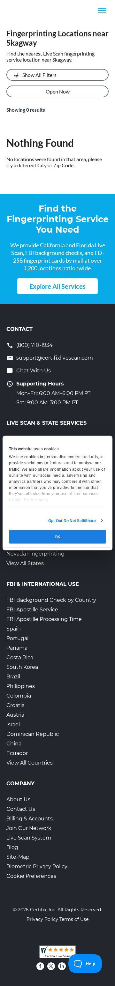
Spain (13, 629)
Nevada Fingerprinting (35, 554)
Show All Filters (39, 75)
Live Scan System (28, 838)
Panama (16, 648)
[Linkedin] (62, 966)
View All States (25, 563)
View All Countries (29, 763)
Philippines (20, 686)
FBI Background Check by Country (51, 600)
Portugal (17, 638)
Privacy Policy (42, 919)
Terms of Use (73, 919)
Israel (13, 724)
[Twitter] (51, 966)
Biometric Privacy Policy (36, 866)
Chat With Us (33, 371)
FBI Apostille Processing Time (44, 619)
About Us (18, 799)
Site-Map (17, 857)
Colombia (18, 696)
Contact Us (20, 809)
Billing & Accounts (29, 819)
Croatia (15, 705)
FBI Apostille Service (32, 610)
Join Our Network (28, 828)
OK (57, 537)
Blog (12, 847)
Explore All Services (57, 286)
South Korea (22, 667)
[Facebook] (40, 966)
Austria (15, 715)
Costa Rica (19, 657)
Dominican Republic (32, 734)
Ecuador (17, 753)
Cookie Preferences (31, 876)
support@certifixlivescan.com (54, 358)
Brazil (13, 677)
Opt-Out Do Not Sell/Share (72, 521)
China (13, 744)
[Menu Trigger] (102, 10)
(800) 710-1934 (34, 345)
